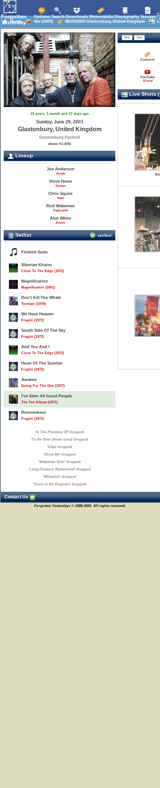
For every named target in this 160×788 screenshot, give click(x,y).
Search (57, 16)
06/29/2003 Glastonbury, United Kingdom (104, 21)
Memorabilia (100, 16)
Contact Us (16, 496)
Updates (41, 16)
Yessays (147, 16)
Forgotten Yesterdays (15, 19)
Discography (126, 16)
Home (15, 21)
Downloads (76, 16)
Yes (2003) (42, 21)
